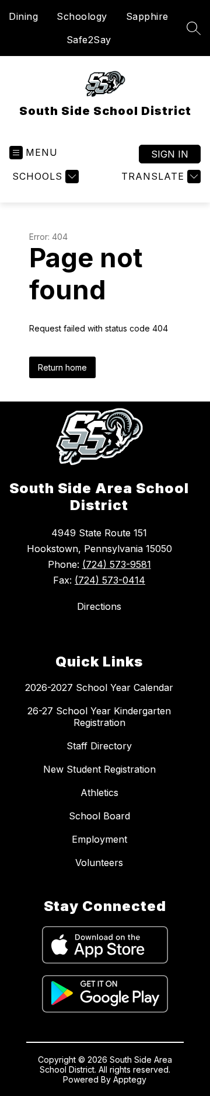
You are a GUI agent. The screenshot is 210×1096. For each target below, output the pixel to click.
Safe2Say (88, 40)
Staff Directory (99, 746)
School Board (99, 816)
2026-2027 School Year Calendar (99, 687)
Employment (99, 839)
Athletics (99, 792)
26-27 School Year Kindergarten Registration (99, 716)
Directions (99, 606)
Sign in (169, 154)
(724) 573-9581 (116, 564)
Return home (62, 367)
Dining (23, 16)
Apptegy (129, 1079)
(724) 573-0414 (110, 580)
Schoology (82, 16)
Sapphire (147, 16)
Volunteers (99, 862)
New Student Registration (99, 769)
